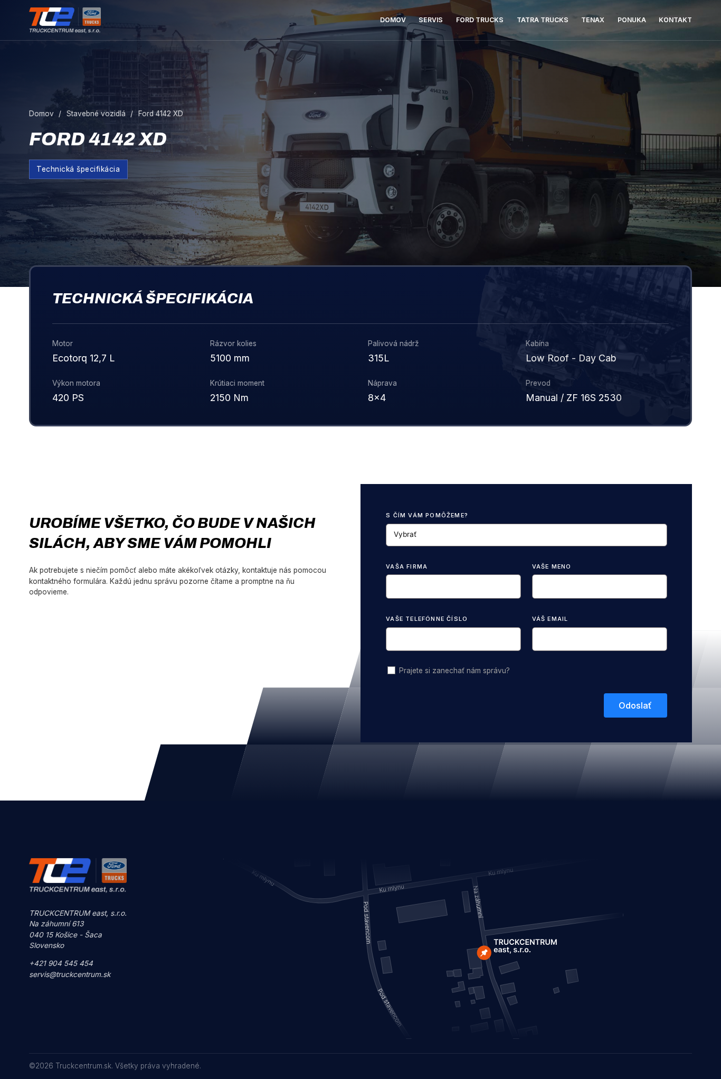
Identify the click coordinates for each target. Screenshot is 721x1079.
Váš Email (550, 618)
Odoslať (635, 705)
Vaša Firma (407, 566)
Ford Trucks (480, 20)
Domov (393, 20)
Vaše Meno (552, 566)
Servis (431, 20)
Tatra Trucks (542, 20)
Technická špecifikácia (78, 169)
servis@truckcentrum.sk (69, 974)
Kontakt (675, 20)
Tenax (592, 20)
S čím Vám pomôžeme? (427, 515)
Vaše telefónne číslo (427, 618)
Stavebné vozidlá (96, 113)
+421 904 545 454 (61, 963)
